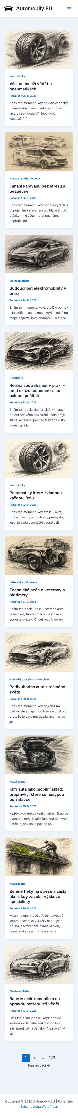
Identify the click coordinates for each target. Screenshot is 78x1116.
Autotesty (16, 377)
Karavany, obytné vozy (25, 178)
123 (52, 1057)
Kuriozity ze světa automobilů (29, 679)
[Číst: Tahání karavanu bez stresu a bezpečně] (39, 152)
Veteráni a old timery (23, 582)
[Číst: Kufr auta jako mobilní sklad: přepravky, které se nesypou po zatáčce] (39, 755)
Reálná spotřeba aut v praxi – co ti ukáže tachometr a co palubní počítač (37, 390)
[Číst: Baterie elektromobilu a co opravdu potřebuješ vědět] (39, 964)
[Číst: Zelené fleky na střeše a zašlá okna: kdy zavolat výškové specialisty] (39, 857)
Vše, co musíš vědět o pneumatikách (31, 86)
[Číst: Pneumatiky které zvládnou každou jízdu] (39, 458)
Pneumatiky (17, 76)
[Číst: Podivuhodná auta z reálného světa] (39, 652)
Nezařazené (18, 781)
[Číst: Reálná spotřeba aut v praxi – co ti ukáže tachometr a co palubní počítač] (39, 351)
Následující (39, 1065)
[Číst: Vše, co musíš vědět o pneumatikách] (39, 49)
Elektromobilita (19, 280)
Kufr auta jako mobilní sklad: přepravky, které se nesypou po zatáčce (37, 794)
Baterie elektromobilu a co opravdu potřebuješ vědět (35, 1001)
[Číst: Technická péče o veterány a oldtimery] (39, 555)
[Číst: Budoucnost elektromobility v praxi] (39, 254)
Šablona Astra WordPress (39, 1107)
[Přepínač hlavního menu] (69, 8)
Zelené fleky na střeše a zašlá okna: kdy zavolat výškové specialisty (38, 896)
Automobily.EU (34, 8)
